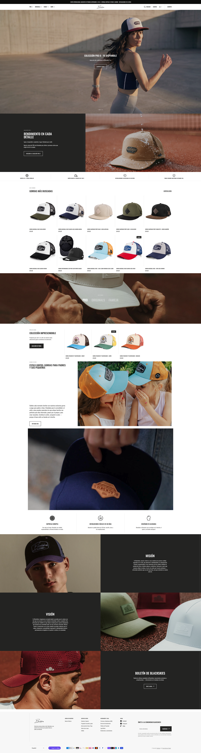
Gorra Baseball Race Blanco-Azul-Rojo (125, 268)
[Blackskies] (100, 6)
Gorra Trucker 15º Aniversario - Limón (102, 356)
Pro (30, 7)
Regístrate (165, 729)
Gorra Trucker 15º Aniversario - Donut (75, 356)
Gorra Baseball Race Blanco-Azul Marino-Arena (70, 229)
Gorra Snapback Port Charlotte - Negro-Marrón (157, 229)
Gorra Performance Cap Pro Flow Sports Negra (70, 268)
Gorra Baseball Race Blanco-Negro (38, 268)
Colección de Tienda (36, 346)
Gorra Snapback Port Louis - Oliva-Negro (126, 229)
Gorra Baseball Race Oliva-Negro (37, 229)
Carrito (169, 7)
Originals (37, 7)
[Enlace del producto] (42, 213)
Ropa (52, 7)
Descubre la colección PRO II (33, 153)
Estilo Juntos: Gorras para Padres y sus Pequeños (47, 366)
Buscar (148, 7)
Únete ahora (149, 686)
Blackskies (158, 748)
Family (45, 7)
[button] (98, 109)
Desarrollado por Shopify (166, 748)
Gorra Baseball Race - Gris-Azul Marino (155, 268)
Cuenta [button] (155, 7)
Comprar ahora (100, 67)
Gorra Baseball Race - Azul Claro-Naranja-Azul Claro (100, 268)
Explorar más (35, 424)
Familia (113, 300)
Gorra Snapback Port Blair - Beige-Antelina (97, 229)
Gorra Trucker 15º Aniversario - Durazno (130, 356)
